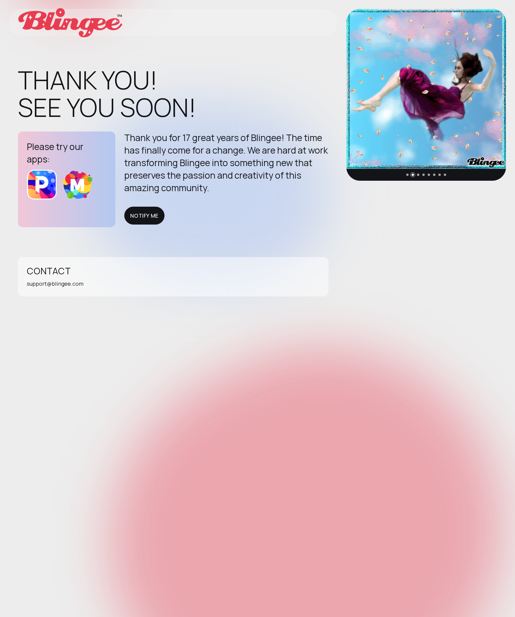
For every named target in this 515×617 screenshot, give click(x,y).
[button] (407, 175)
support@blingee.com (55, 283)
